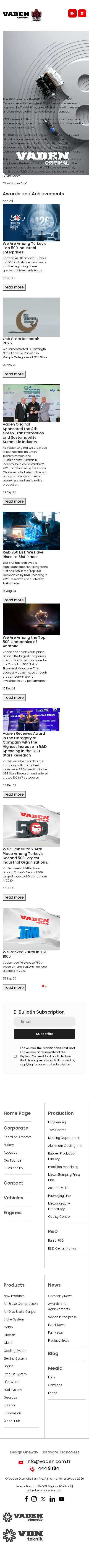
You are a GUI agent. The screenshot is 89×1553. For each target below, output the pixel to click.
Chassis (10, 1335)
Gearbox (10, 1397)
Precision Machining (63, 1167)
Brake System (14, 1319)
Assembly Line (59, 1188)
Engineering (57, 1122)
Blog (53, 1353)
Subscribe (44, 1034)
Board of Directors (17, 1137)
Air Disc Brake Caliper (20, 1312)
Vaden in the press (62, 1317)
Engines (13, 1212)
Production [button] (61, 1113)
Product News (58, 1340)
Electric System (15, 1358)
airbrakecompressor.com (44, 1490)
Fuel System (13, 1390)
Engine (9, 1366)
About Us (10, 1152)
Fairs (51, 1377)
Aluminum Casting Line (65, 1146)
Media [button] (55, 1368)
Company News (60, 1296)
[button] (43, 986)
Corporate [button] (16, 1128)
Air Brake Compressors (21, 1304)
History (9, 1145)
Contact (13, 1183)
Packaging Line (59, 1196)
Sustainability (13, 1168)
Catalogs (55, 1385)
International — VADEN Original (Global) (43, 1486)
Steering (10, 1405)
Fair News (55, 1332)
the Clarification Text (52, 1048)
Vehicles (13, 1197)
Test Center (57, 1130)
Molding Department (63, 1138)
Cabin (8, 1327)
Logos (52, 1393)
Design (24, 1452)
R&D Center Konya (62, 1248)
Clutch (8, 1343)
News (54, 1285)
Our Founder (13, 1160)
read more (14, 287)
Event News (56, 1325)
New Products (14, 1296)
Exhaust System (15, 1374)
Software (60, 1452)
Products (14, 1285)
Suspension (12, 1413)
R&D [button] (53, 1231)
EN (72, 13)
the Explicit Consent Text (42, 1054)
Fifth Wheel (12, 1382)
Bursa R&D (56, 1240)
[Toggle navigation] (82, 13)
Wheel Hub (12, 1421)
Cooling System (15, 1351)
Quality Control (59, 1217)
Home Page (17, 1113)
